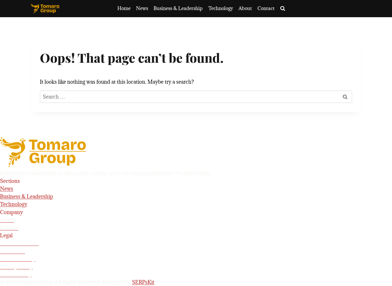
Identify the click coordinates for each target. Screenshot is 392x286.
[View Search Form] (282, 8)
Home (124, 8)
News (142, 8)
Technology (220, 8)
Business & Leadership (178, 8)
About (245, 8)
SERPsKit (143, 282)
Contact (266, 8)
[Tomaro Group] (196, 152)
